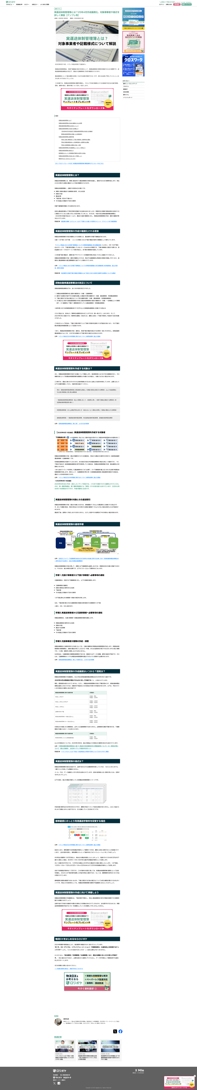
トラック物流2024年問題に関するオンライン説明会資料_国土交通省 (79, 336)
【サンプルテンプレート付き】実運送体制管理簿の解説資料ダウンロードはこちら (79, 163)
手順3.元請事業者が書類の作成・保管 (71, 145)
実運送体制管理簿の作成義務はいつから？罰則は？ (72, 147)
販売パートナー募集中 (59, 1080)
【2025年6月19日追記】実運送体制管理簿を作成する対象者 (76, 131)
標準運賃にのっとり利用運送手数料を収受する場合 (72, 153)
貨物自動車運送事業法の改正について (69, 126)
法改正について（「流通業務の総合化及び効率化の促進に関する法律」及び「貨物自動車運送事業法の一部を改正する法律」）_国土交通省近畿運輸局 (87, 559)
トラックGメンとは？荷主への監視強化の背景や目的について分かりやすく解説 (85, 751)
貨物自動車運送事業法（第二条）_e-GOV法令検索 (74, 423)
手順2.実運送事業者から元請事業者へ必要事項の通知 (75, 142)
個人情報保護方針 (65, 1075)
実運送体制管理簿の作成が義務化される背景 (70, 123)
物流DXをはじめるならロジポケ (67, 158)
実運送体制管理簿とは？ (65, 120)
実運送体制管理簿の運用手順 (66, 136)
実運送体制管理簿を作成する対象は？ (69, 128)
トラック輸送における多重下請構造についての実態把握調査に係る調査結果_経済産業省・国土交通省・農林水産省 (86, 266)
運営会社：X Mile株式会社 (138, 1073)
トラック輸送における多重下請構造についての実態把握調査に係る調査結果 (78, 245)
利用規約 (55, 1075)
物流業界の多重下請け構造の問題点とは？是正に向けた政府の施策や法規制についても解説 (88, 273)
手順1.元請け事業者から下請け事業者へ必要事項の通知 (75, 139)
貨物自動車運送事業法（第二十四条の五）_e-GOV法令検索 (76, 659)
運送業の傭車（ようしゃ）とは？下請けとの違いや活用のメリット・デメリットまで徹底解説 (89, 221)
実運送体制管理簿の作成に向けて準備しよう (70, 156)
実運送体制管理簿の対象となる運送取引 (71, 134)
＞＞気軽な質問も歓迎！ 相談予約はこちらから (69, 968)
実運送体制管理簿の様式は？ (66, 150)
